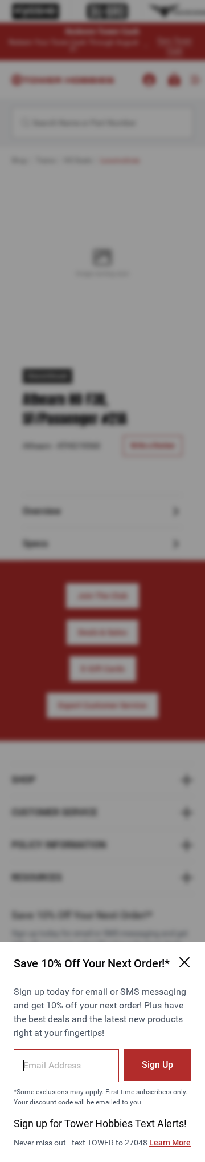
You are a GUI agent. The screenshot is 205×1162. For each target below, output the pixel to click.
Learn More (170, 1142)
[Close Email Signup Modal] (184, 962)
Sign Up (157, 1064)
